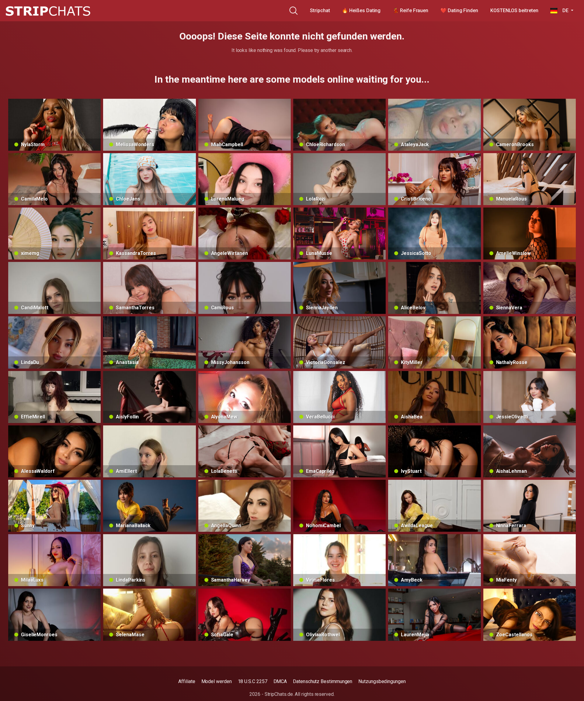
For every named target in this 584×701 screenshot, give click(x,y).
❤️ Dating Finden (459, 10)
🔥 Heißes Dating (361, 10)
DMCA (280, 681)
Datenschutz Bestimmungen (322, 681)
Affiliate (186, 681)
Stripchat (320, 10)
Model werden (216, 681)
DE (563, 10)
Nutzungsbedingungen (381, 681)
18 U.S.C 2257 (252, 681)
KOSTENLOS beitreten (514, 10)
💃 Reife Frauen (410, 10)
